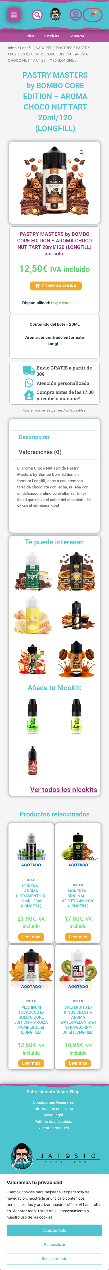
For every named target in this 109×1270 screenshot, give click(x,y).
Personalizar (54, 1244)
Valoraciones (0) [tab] (40, 452)
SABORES (44, 48)
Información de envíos (53, 1108)
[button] (37, 15)
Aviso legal (53, 1115)
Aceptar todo (54, 1230)
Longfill (26, 48)
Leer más (31, 936)
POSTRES (64, 48)
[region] (54, 1222)
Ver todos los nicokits (63, 790)
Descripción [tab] (34, 437)
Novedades (51, 36)
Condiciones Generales (53, 1102)
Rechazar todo (54, 1258)
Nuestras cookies (53, 1128)
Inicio (30, 36)
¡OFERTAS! (77, 36)
